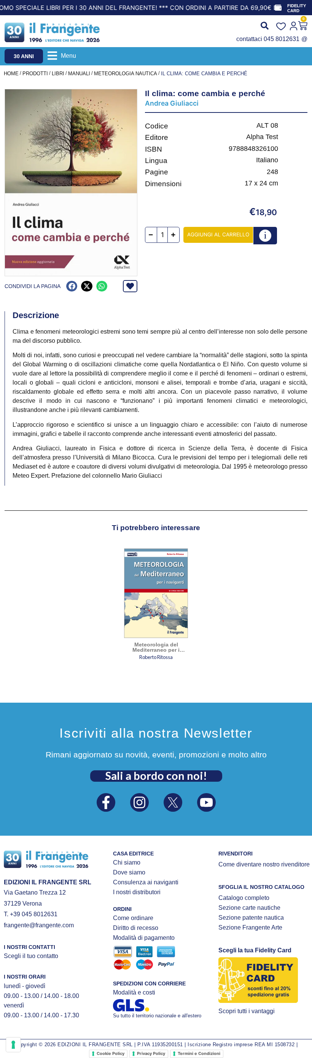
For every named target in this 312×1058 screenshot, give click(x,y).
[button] (62, 55)
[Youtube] (206, 802)
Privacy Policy (151, 1053)
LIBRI (58, 73)
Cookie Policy (110, 1053)
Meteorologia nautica (125, 73)
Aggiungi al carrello (218, 234)
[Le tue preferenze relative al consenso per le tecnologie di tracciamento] (13, 1044)
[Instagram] (139, 802)
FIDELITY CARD (296, 8)
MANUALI (79, 73)
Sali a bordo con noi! (156, 775)
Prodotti (35, 73)
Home (11, 73)
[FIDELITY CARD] (278, 7)
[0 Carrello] (302, 25)
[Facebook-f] (106, 802)
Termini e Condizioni (199, 1053)
